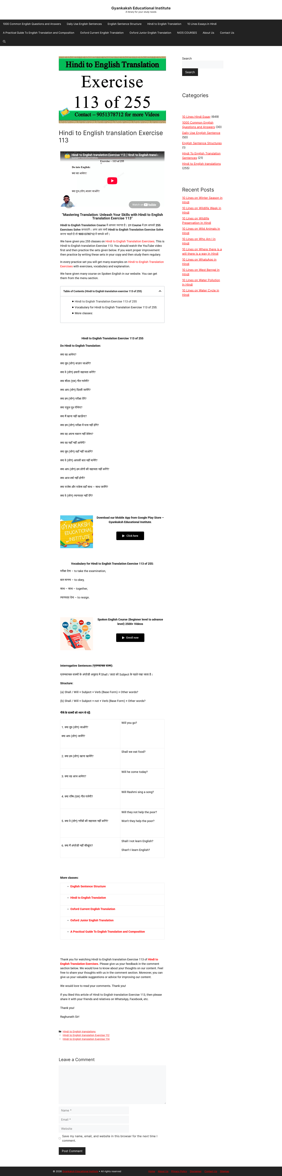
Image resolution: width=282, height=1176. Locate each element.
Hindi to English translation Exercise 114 (86, 1039)
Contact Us (227, 32)
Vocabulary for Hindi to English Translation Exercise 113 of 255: (116, 307)
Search (187, 58)
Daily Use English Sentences (84, 23)
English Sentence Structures (202, 143)
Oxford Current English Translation (102, 32)
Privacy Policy (179, 1171)
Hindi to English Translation (164, 23)
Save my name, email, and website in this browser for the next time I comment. (109, 1138)
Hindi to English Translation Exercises (129, 241)
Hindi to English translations (79, 1031)
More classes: (84, 313)
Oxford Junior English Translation (150, 32)
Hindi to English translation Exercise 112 (86, 1035)
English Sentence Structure (124, 23)
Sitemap (224, 1171)
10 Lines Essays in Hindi (201, 23)
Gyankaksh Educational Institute (141, 8)
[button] (4, 41)
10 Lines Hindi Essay (196, 116)
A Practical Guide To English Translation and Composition (38, 32)
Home (151, 1171)
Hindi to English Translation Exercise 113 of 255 (106, 301)
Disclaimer (196, 1171)
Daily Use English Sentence (201, 133)
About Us (208, 32)
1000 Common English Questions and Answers (32, 23)
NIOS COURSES (187, 32)
